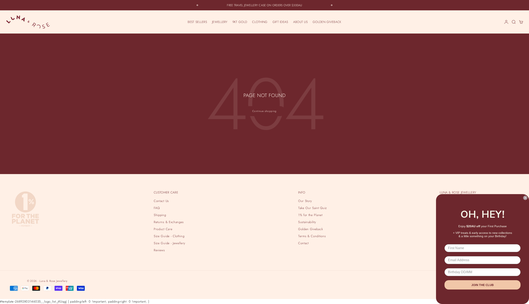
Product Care (163, 229)
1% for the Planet (310, 215)
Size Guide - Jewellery (169, 243)
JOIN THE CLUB (482, 285)
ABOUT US (300, 22)
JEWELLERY (220, 22)
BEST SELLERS (197, 22)
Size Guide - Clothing (169, 236)
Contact (303, 243)
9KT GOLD (239, 22)
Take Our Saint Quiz (312, 208)
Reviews (159, 250)
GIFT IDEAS (280, 22)
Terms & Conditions (312, 236)
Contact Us (161, 201)
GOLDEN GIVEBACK (327, 22)
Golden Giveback (310, 229)
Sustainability (307, 222)
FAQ (157, 208)
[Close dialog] (525, 198)
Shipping (160, 215)
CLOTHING (259, 22)
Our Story (305, 201)
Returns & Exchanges (169, 222)
